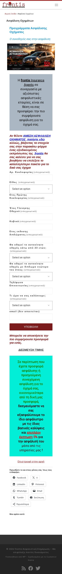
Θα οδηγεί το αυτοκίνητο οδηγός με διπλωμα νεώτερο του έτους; (29, 266)
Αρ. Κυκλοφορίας (30, 172)
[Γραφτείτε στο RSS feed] (24, 568)
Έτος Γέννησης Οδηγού (23, 209)
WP (24, 557)
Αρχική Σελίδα (11, 14)
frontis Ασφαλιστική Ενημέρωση (32, 549)
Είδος (22, 182)
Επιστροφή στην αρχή (31, 461)
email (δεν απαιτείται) (25, 311)
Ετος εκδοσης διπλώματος (26, 233)
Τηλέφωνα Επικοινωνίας (27, 284)
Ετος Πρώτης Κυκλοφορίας (27, 196)
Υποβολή (31, 326)
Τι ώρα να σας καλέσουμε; (28, 297)
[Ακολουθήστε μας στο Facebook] (30, 568)
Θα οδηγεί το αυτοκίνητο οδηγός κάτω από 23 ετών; (28, 247)
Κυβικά (23, 221)
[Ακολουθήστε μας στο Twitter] (38, 568)
